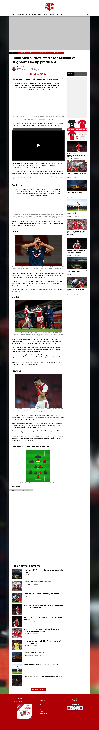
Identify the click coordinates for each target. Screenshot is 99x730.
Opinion (34, 14)
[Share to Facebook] (31, 74)
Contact (51, 14)
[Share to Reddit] (41, 74)
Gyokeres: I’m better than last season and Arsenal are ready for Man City (76, 155)
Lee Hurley (27, 621)
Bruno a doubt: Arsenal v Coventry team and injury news (77, 270)
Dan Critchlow (21, 66)
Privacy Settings (44, 715)
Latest (13, 14)
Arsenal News (21, 14)
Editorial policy (60, 14)
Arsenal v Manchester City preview (37, 582)
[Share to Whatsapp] (38, 74)
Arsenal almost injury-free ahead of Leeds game (42, 676)
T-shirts (40, 14)
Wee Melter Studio (18, 701)
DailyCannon (27, 574)
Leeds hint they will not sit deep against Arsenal (42, 665)
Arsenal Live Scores (18, 698)
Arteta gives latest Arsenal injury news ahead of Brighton (76, 251)
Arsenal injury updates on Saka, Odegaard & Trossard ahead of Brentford (41, 630)
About (45, 14)
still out (30, 349)
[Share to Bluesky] (35, 74)
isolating (14, 275)
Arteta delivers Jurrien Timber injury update (41, 594)
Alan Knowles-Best (29, 655)
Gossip (28, 14)
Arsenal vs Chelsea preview (34, 653)
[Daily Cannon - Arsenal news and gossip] (49, 7)
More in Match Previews (26, 566)
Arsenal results (17, 700)
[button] (88, 14)
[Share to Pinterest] (45, 74)
